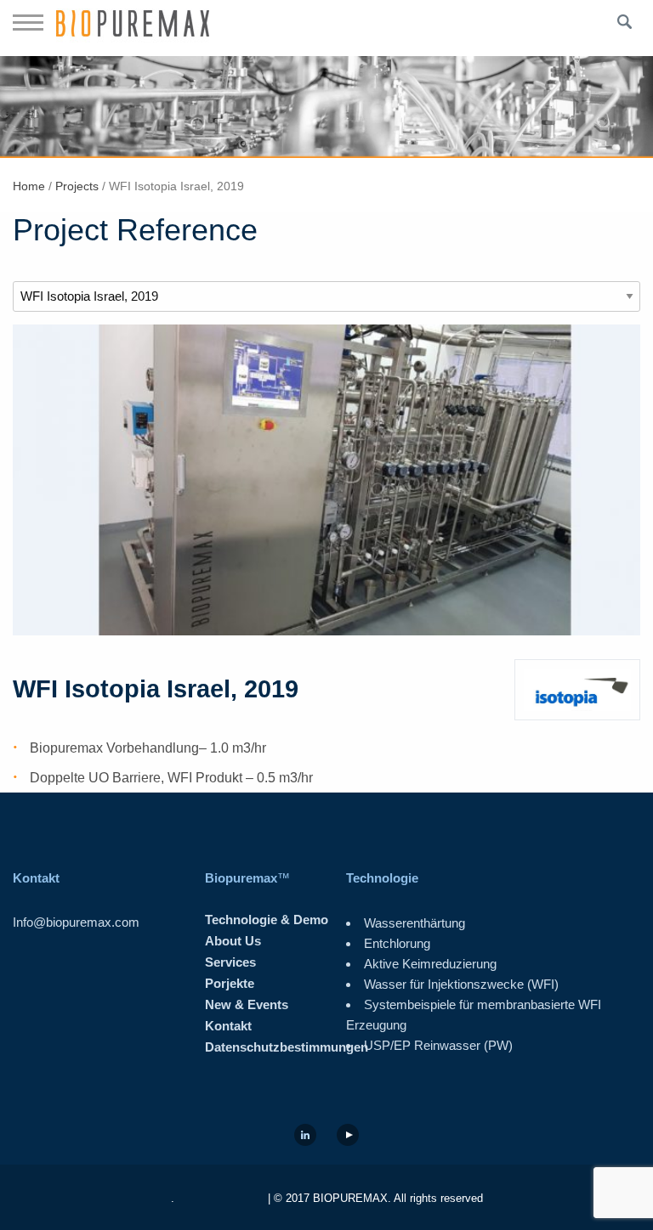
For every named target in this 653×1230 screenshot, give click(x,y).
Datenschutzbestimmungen (286, 1047)
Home (29, 186)
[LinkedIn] (305, 1135)
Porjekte (229, 983)
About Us (233, 941)
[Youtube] (348, 1135)
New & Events (246, 1004)
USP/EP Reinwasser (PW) (438, 1045)
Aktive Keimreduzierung (430, 963)
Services (230, 962)
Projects (77, 186)
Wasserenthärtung (414, 923)
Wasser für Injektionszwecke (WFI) (461, 984)
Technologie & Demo (266, 919)
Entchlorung (397, 943)
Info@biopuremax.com (76, 922)
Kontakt (228, 1025)
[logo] (132, 28)
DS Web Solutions (219, 1198)
